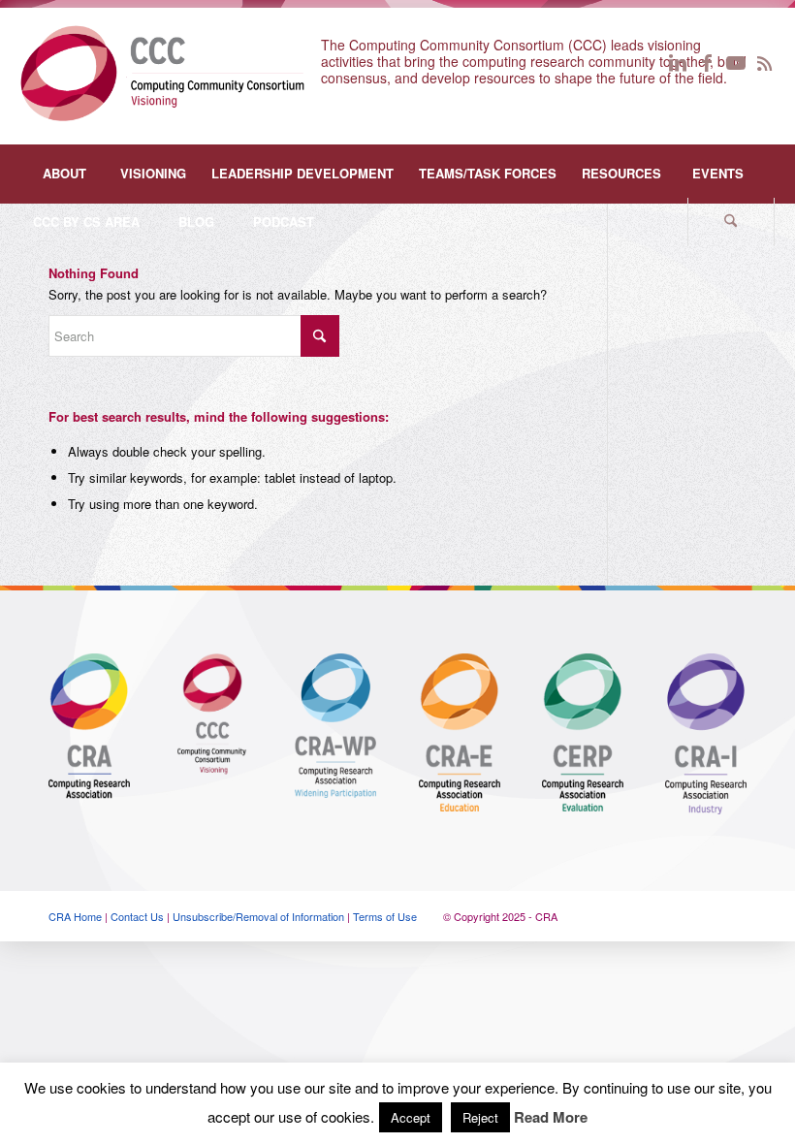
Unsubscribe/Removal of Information (258, 916)
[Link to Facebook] (706, 62)
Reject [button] (480, 1117)
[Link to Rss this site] (764, 62)
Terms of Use (385, 916)
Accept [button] (410, 1117)
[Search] (731, 222)
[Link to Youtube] (735, 62)
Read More (551, 1117)
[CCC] (162, 71)
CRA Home (75, 916)
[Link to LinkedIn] (677, 62)
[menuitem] (64, 173)
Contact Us (137, 916)
